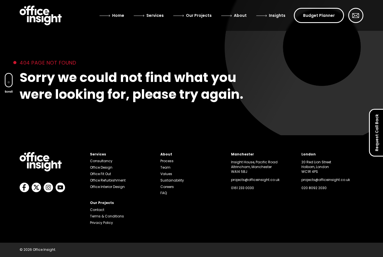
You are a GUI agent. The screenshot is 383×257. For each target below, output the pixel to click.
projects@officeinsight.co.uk (255, 179)
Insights (277, 15)
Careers (167, 186)
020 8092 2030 (314, 187)
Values (166, 173)
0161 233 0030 (242, 187)
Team (165, 167)
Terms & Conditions (107, 216)
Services (155, 15)
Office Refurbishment (108, 180)
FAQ (163, 193)
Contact (97, 209)
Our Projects (199, 15)
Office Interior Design (107, 186)
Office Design (101, 167)
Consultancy (101, 161)
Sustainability (172, 180)
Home (118, 15)
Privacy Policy (101, 222)
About (240, 15)
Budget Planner (319, 15)
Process (167, 161)
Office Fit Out (100, 173)
